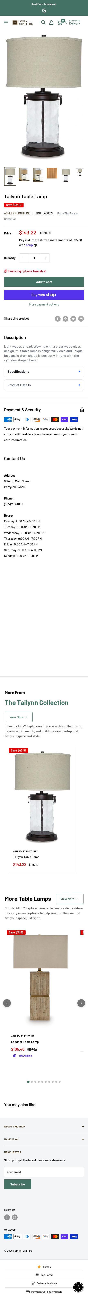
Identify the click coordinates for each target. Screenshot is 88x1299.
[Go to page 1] (28, 1081)
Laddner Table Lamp (25, 1042)
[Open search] (43, 22)
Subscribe (17, 1184)
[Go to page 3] (35, 1082)
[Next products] (81, 1003)
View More (16, 717)
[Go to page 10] (60, 1082)
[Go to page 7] (49, 1082)
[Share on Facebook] (58, 318)
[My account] (51, 22)
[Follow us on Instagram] (15, 1217)
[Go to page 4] (39, 1082)
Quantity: (10, 258)
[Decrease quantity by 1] (23, 258)
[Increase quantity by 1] (45, 258)
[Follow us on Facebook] (7, 1217)
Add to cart (44, 282)
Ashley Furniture (17, 213)
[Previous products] (7, 1003)
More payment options (44, 304)
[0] (59, 22)
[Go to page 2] (32, 1082)
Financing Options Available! (26, 271)
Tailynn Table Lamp (26, 857)
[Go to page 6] (46, 1082)
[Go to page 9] (56, 1082)
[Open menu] (6, 22)
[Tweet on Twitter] (73, 318)
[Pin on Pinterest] (65, 318)
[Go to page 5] (42, 1082)
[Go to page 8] (53, 1082)
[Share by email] (81, 318)
